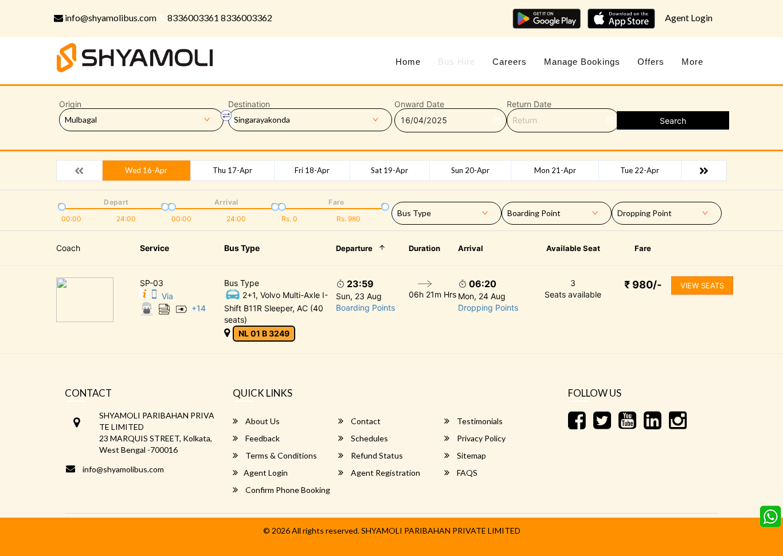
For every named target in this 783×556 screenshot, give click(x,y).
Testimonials (479, 421)
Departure (354, 248)
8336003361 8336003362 (219, 17)
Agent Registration (384, 472)
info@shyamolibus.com (109, 17)
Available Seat (573, 248)
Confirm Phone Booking (287, 490)
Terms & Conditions (280, 455)
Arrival (470, 248)
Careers (509, 61)
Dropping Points (488, 307)
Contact (365, 421)
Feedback (262, 438)
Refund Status (376, 455)
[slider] (61, 206)
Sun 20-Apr (470, 170)
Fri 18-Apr (312, 170)
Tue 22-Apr (639, 170)
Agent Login (688, 17)
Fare (643, 248)
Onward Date (419, 104)
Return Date (529, 104)
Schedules (368, 438)
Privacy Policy (480, 438)
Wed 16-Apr (146, 170)
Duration (424, 248)
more (692, 61)
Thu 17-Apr (232, 170)
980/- (642, 285)
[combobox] (446, 211)
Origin (70, 104)
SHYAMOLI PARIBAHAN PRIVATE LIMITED (440, 530)
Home (408, 61)
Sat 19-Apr (389, 170)
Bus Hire (456, 61)
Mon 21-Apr (555, 170)
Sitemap (470, 455)
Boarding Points (365, 307)
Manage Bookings (582, 61)
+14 (198, 308)
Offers (650, 61)
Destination (249, 104)
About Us (262, 421)
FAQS (466, 472)
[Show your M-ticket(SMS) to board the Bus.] (154, 296)
